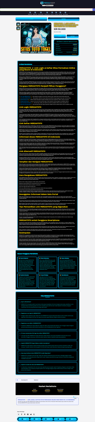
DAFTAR (64, 19)
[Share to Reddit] (31, 414)
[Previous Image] (21, 38)
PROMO (24, 419)
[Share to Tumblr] (34, 414)
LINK (60, 419)
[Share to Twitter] (18, 414)
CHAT (72, 419)
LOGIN (31, 19)
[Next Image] (50, 38)
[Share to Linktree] (24, 414)
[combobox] (46, 9)
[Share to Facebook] (21, 414)
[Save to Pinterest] (27, 414)
